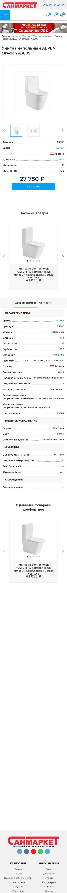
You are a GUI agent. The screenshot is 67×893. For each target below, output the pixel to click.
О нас (49, 869)
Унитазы (18, 873)
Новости (49, 886)
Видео (49, 891)
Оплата (49, 877)
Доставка (49, 873)
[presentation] (4, 130)
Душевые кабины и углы (18, 877)
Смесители (18, 882)
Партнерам (49, 882)
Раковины (18, 891)
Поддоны (18, 886)
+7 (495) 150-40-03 (53, 5)
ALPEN (60, 147)
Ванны (18, 869)
